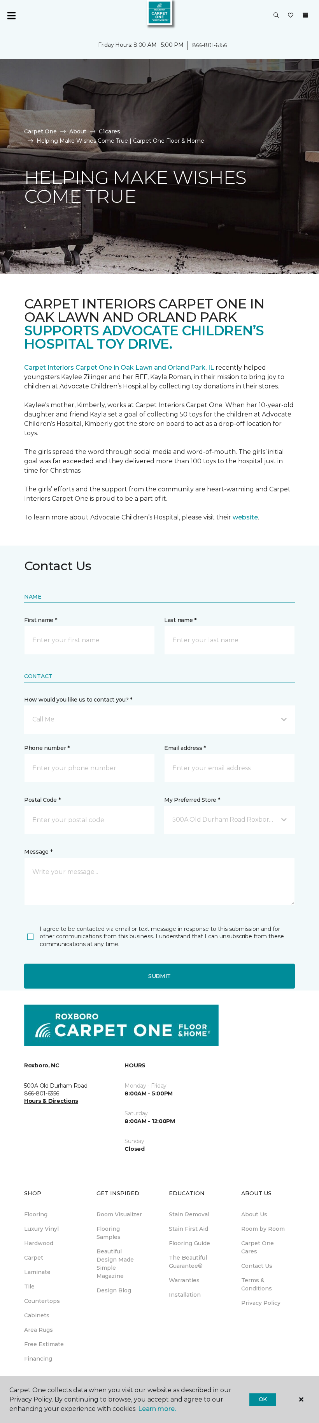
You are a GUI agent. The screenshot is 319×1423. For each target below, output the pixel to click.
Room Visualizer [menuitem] (119, 1214)
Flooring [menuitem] (35, 1214)
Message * (38, 851)
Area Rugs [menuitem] (38, 1329)
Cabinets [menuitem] (36, 1315)
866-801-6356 (209, 45)
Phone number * (47, 748)
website (245, 517)
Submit (159, 976)
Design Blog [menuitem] (113, 1290)
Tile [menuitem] (29, 1286)
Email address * (185, 748)
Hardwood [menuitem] (38, 1243)
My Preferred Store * (192, 800)
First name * (40, 620)
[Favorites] (290, 15)
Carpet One (40, 131)
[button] (276, 15)
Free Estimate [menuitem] (44, 1344)
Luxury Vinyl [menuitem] (41, 1228)
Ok (263, 1399)
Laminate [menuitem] (37, 1272)
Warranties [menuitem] (184, 1280)
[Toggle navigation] (11, 16)
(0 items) (305, 15)
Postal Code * (42, 800)
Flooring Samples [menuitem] (108, 1232)
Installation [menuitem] (185, 1294)
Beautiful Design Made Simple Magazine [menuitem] (115, 1263)
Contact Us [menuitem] (256, 1265)
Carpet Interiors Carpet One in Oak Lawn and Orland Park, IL (120, 367)
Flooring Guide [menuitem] (189, 1243)
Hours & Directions (51, 1100)
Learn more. (157, 1408)
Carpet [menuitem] (33, 1257)
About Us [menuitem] (254, 1214)
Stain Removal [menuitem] (189, 1214)
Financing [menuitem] (38, 1358)
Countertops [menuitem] (42, 1300)
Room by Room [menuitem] (263, 1228)
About (77, 131)
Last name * (180, 620)
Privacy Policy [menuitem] (260, 1302)
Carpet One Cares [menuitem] (257, 1247)
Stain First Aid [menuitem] (188, 1228)
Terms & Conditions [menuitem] (256, 1284)
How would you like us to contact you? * (78, 699)
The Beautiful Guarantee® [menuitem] (188, 1261)
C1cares (109, 131)
